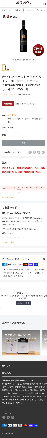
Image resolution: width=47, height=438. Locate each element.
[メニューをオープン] (4, 3)
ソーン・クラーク (8, 94)
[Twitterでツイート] (38, 152)
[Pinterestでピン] (34, 152)
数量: (4, 135)
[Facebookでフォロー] (3, 417)
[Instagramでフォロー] (12, 417)
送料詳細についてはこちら (25, 104)
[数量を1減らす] (10, 134)
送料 (16, 119)
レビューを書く (23, 303)
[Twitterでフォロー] (8, 417)
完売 (23, 143)
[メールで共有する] (43, 152)
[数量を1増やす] (22, 134)
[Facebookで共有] (30, 152)
